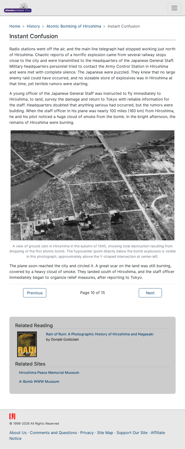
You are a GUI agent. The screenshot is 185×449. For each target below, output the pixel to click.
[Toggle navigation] (174, 8)
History (33, 26)
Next (150, 292)
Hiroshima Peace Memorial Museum (49, 372)
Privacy (87, 432)
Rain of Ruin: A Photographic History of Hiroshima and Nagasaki (99, 334)
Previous (35, 292)
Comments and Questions (53, 432)
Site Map (105, 432)
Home (14, 26)
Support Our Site (132, 432)
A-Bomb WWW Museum (39, 381)
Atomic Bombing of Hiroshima (73, 26)
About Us (17, 432)
